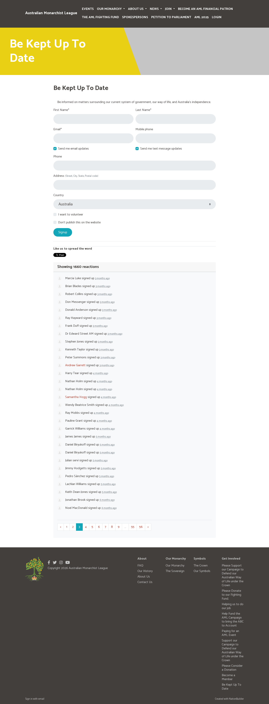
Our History (145, 571)
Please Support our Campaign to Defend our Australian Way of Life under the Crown (233, 575)
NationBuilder (236, 699)
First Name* (61, 110)
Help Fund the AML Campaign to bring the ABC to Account (233, 619)
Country (58, 195)
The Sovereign (175, 571)
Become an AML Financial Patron (205, 9)
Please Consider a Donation (232, 667)
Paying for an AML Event (230, 633)
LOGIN (217, 17)
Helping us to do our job (232, 606)
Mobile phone (144, 129)
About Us (136, 9)
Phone (57, 156)
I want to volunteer (70, 214)
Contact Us (144, 582)
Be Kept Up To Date (231, 686)
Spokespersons (135, 17)
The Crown (201, 565)
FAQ (140, 565)
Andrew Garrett (75, 365)
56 (141, 527)
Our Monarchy (109, 9)
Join (169, 9)
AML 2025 (201, 17)
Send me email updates (73, 148)
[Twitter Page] (55, 563)
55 (132, 527)
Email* (57, 129)
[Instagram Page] (61, 563)
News (155, 9)
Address (75, 176)
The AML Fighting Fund (100, 17)
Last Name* (143, 110)
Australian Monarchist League (51, 13)
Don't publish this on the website (79, 222)
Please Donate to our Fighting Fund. (231, 594)
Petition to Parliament (171, 17)
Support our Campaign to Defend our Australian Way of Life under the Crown (232, 650)
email (41, 699)
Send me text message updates (161, 148)
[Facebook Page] (49, 563)
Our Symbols (202, 571)
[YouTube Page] (67, 563)
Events (88, 9)
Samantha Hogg (76, 397)
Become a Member (228, 677)
